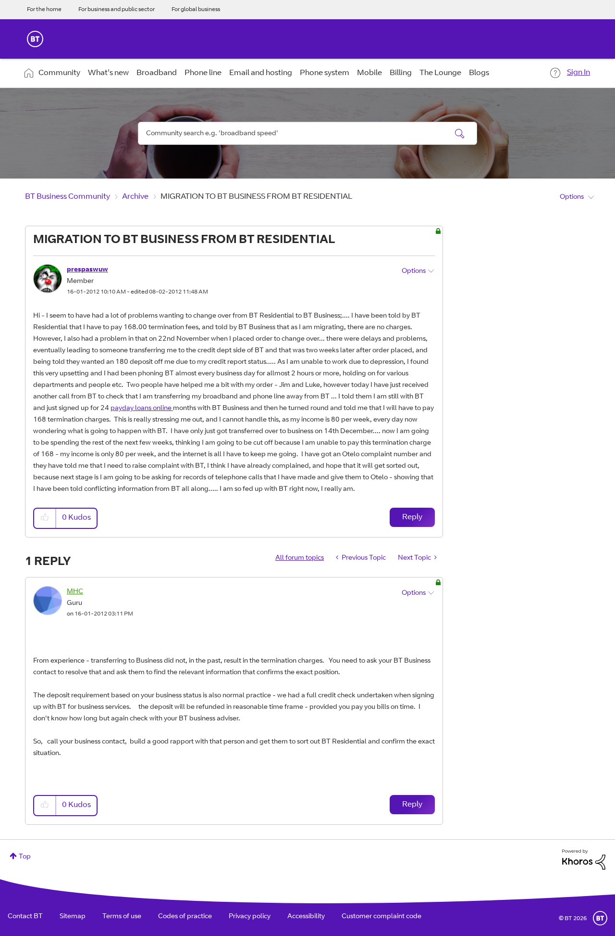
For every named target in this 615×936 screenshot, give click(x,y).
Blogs (479, 73)
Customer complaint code (381, 916)
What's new (108, 73)
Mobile (369, 73)
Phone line (202, 73)
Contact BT (25, 916)
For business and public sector (116, 10)
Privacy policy (250, 916)
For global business (196, 10)
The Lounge (440, 73)
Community (59, 73)
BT (600, 918)
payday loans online (142, 408)
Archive (135, 197)
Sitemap (73, 916)
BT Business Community (67, 197)
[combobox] (307, 133)
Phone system (324, 73)
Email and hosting (260, 73)
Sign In (578, 73)
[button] (45, 518)
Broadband (156, 73)
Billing (401, 73)
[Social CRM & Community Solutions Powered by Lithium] (583, 860)
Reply (412, 517)
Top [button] (25, 857)
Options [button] (572, 197)
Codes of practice (185, 916)
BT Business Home (35, 39)
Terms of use (121, 916)
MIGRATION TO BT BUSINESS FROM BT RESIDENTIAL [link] (256, 197)
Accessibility (306, 916)
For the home (44, 10)
